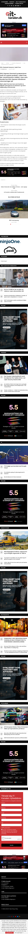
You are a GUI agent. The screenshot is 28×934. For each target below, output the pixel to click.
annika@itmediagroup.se (10, 899)
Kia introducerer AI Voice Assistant (12, 477)
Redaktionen (4, 69)
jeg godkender (9, 932)
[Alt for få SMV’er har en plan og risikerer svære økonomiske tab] (14, 278)
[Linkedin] (13, 5)
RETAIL (7, 63)
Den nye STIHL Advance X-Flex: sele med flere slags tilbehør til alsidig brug (15, 647)
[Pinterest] (11, 5)
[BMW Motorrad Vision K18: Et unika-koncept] (14, 209)
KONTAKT (11, 1)
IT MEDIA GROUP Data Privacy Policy (9, 909)
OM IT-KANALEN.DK (21, 1)
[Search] (26, 42)
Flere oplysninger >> (19, 932)
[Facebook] (7, 5)
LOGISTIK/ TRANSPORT (16, 63)
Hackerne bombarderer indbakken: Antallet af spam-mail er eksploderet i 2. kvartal (15, 296)
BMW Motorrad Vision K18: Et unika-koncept (14, 220)
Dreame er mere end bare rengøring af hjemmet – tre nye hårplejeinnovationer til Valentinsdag (16, 651)
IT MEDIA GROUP (19, 3)
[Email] (18, 5)
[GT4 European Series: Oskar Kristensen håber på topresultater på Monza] (14, 716)
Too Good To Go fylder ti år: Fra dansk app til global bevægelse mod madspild (15, 558)
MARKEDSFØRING (9, 3)
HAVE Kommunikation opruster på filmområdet (15, 737)
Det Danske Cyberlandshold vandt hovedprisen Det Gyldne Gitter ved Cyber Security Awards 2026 (14, 377)
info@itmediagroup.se (9, 888)
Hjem (2, 63)
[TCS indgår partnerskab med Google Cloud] (14, 455)
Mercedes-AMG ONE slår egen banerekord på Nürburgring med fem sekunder (15, 733)
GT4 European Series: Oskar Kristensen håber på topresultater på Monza (16, 727)
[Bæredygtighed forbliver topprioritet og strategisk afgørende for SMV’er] (14, 540)
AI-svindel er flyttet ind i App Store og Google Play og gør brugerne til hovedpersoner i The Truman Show (15, 385)
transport (3, 179)
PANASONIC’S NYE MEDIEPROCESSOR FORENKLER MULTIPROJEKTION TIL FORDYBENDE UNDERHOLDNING (15, 640)
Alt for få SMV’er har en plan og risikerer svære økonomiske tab (14, 290)
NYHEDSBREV (4, 1)
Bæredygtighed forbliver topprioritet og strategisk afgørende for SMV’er (15, 552)
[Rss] (20, 5)
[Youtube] (15, 5)
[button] (1, 212)
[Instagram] (9, 5)
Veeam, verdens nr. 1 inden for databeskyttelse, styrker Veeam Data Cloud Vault (16, 390)
